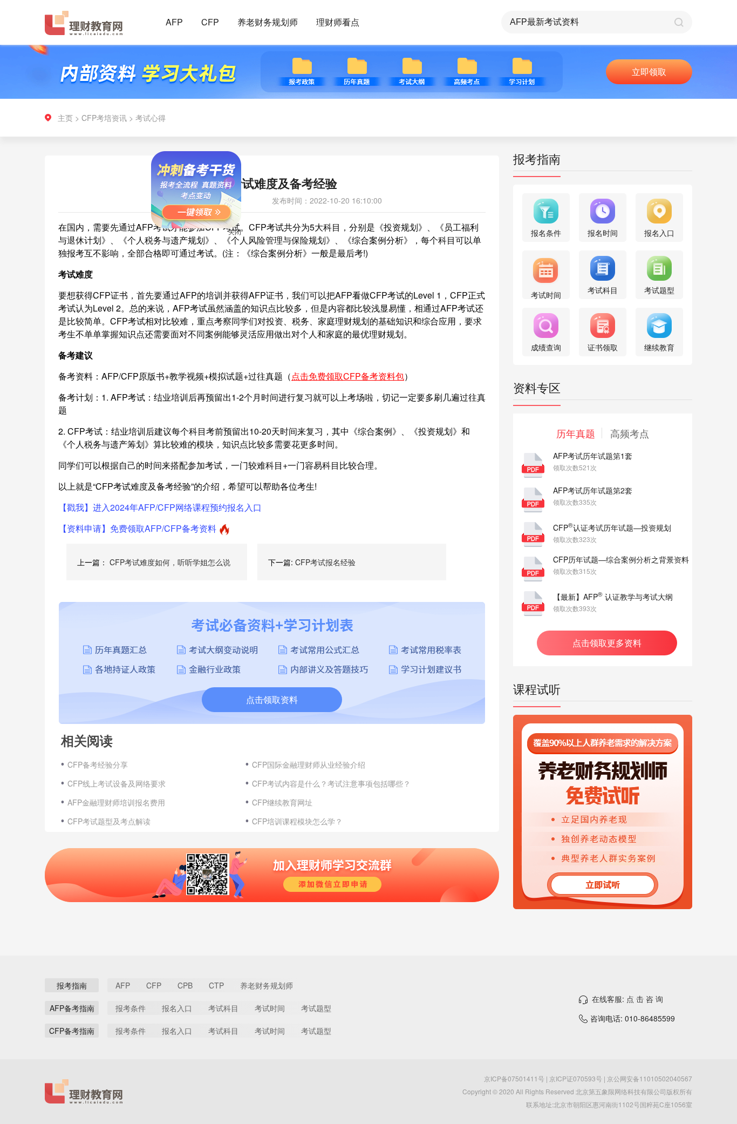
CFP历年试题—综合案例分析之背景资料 (621, 559)
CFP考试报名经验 (325, 562)
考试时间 (270, 1008)
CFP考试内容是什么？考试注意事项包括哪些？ (331, 783)
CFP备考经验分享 (97, 764)
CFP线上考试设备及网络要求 (116, 783)
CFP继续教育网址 (282, 802)
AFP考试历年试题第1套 (592, 455)
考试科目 (223, 1008)
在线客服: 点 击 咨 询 (627, 998)
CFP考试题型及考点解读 (109, 821)
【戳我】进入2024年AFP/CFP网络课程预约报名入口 (160, 507)
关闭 (251, 248)
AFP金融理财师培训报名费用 (116, 802)
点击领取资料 (272, 699)
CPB (185, 985)
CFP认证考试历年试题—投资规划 (612, 527)
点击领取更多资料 (607, 643)
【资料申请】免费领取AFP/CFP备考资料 (137, 528)
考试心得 (150, 117)
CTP (216, 985)
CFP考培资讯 (104, 117)
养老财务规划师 (267, 22)
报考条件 (130, 1008)
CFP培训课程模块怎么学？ (297, 821)
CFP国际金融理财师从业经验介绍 (308, 764)
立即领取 (649, 71)
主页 (65, 117)
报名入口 (177, 1008)
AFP (174, 22)
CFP (210, 22)
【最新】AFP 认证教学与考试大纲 (613, 596)
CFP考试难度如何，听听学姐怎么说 (170, 562)
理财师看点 (337, 22)
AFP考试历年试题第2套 (592, 490)
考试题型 (316, 1008)
